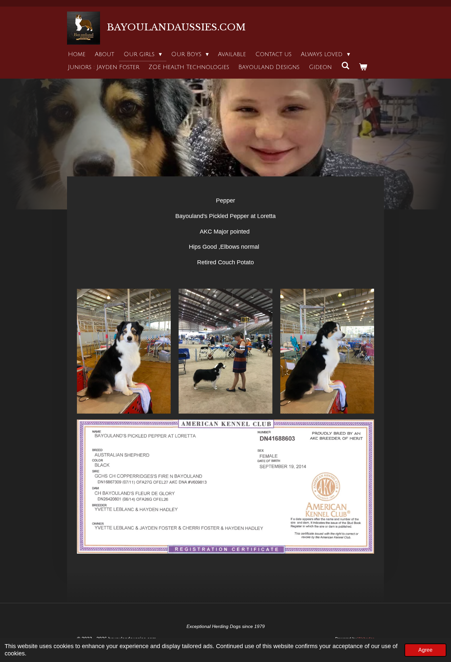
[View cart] (362, 67)
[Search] (345, 66)
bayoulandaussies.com (176, 27)
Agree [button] (425, 650)
